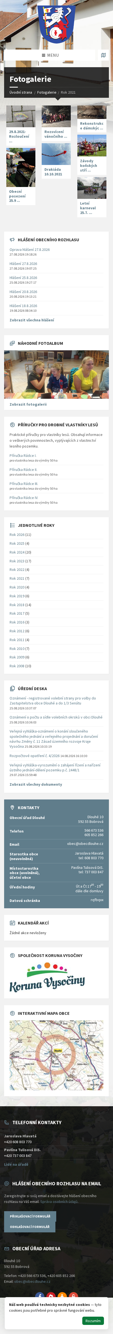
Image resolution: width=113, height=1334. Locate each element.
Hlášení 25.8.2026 (23, 277)
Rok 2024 (17, 552)
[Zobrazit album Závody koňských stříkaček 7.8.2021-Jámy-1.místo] (91, 146)
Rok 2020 (17, 587)
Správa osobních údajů (59, 1201)
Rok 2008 (17, 665)
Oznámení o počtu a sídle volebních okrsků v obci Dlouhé (56, 717)
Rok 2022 (17, 569)
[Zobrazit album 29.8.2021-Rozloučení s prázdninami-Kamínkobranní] (20, 116)
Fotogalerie (46, 92)
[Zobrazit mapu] (103, 55)
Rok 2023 (17, 560)
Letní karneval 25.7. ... (88, 208)
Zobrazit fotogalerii (28, 404)
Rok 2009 (17, 657)
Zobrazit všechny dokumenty (36, 784)
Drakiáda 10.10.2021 (53, 172)
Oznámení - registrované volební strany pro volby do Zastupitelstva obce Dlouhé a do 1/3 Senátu (53, 701)
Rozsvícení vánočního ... (55, 134)
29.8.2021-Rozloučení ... (19, 136)
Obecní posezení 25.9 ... (17, 196)
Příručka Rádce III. (24, 483)
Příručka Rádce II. (23, 469)
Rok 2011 (17, 639)
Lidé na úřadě (16, 1164)
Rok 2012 (17, 630)
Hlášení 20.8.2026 (23, 291)
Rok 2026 (17, 534)
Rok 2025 (17, 543)
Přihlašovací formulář (30, 1216)
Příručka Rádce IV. (24, 497)
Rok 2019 (17, 595)
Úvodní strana (21, 92)
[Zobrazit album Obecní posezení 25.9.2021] (20, 167)
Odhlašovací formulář (30, 1227)
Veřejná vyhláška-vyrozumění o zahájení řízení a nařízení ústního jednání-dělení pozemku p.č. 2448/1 (55, 767)
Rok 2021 (17, 578)
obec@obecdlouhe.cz (32, 1281)
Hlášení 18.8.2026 (23, 305)
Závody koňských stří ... (88, 165)
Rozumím (93, 1320)
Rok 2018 (17, 604)
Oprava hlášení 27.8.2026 (30, 249)
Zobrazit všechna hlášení (32, 320)
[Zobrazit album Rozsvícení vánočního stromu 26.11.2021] (56, 116)
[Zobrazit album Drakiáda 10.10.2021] (56, 154)
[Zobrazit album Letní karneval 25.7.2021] (91, 188)
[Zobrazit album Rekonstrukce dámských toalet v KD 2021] (91, 112)
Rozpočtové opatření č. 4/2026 (35, 755)
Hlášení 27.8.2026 (23, 263)
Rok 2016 (17, 622)
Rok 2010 (17, 648)
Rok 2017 (17, 613)
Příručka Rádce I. (23, 455)
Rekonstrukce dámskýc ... (91, 126)
